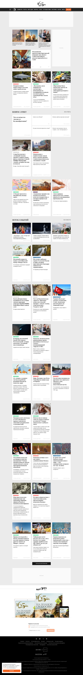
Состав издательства (35, 641)
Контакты (28, 641)
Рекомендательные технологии (32, 644)
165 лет (68, 9)
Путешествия (47, 9)
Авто (63, 9)
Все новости (67, 219)
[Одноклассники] (43, 638)
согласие (33, 625)
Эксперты (43, 641)
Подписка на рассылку (33, 623)
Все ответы (67, 111)
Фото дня (30, 9)
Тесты (25, 9)
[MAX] (36, 638)
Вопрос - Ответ (38, 9)
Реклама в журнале (59, 641)
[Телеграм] (46, 638)
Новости (19, 9)
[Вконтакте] (39, 638)
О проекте (22, 641)
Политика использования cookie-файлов (57, 643)
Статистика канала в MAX (52, 644)
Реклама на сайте (49, 641)
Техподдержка (42, 644)
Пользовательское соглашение (41, 643)
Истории (54, 9)
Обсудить (27, 106)
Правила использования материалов (25, 643)
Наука (59, 9)
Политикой (33, 627)
